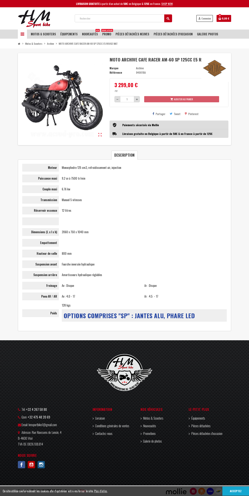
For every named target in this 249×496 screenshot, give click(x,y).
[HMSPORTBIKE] (34, 18)
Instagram (41, 464)
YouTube (31, 464)
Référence (116, 72)
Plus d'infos (100, 491)
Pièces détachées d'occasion (206, 433)
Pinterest (193, 114)
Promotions (149, 433)
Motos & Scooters (153, 418)
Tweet (177, 114)
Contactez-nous (103, 433)
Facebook (21, 464)
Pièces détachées (201, 425)
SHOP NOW (167, 4)
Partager (160, 114)
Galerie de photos (152, 441)
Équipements (198, 418)
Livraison (100, 418)
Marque (114, 68)
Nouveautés (149, 425)
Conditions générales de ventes (112, 425)
